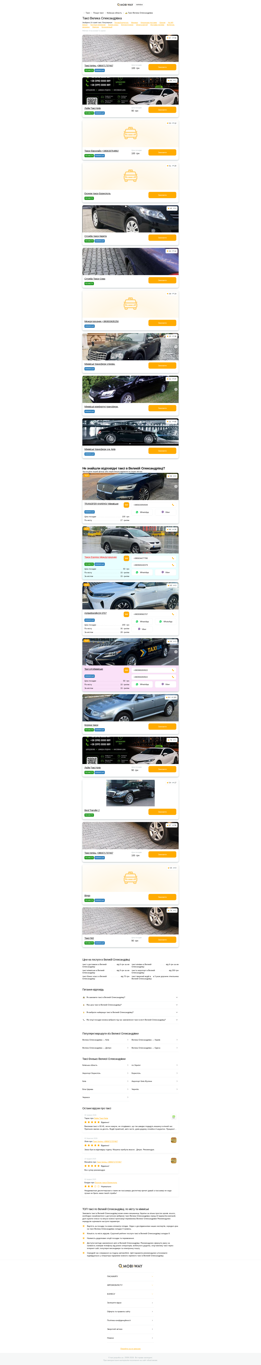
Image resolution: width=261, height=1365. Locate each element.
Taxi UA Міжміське (93, 669)
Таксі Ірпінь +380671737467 (98, 65)
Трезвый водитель (121, 23)
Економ (162, 23)
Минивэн (134, 23)
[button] (128, 358)
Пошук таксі (98, 13)
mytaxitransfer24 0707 (95, 613)
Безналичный (107, 27)
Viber (167, 512)
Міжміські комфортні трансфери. (101, 406)
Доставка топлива (157, 25)
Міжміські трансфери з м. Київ (99, 449)
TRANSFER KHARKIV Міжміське (101, 503)
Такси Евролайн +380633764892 (101, 151)
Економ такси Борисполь (97, 193)
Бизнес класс (113, 25)
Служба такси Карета (95, 236)
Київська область (114, 13)
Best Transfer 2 (92, 810)
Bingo (87, 895)
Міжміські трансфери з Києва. (99, 364)
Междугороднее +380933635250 (101, 321)
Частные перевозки (97, 25)
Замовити (162, 67)
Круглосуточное (127, 25)
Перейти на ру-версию (130, 1349)
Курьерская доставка (149, 23)
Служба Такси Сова (94, 278)
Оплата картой (142, 25)
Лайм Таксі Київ (92, 108)
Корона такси (91, 725)
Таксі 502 (89, 938)
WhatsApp (144, 512)
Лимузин (95, 27)
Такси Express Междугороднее (100, 557)
